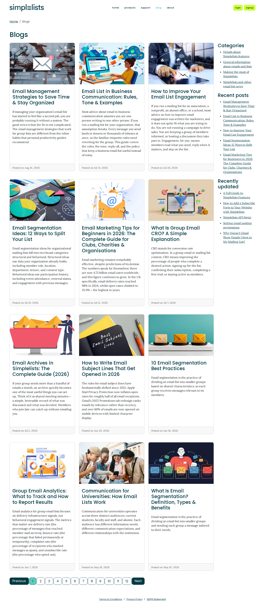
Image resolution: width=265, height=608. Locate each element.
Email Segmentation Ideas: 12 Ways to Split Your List (38, 234)
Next (138, 581)
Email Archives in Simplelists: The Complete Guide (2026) (40, 369)
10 (109, 581)
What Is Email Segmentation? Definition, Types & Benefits (173, 499)
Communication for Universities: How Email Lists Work (109, 496)
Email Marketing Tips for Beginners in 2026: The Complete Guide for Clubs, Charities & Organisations (111, 239)
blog (158, 7)
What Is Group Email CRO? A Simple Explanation (175, 234)
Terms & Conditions (110, 599)
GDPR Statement (156, 599)
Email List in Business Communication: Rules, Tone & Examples (110, 97)
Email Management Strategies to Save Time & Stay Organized (41, 97)
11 (118, 581)
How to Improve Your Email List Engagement (178, 94)
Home (14, 21)
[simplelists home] (27, 8)
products (129, 7)
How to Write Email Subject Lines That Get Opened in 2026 (108, 369)
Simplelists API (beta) (237, 217)
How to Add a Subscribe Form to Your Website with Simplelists (239, 207)
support (145, 7)
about (170, 7)
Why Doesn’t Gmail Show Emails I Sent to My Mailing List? (237, 237)
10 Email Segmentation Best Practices (179, 366)
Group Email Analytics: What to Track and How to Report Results (40, 496)
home (115, 7)
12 (126, 581)
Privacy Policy (134, 599)
